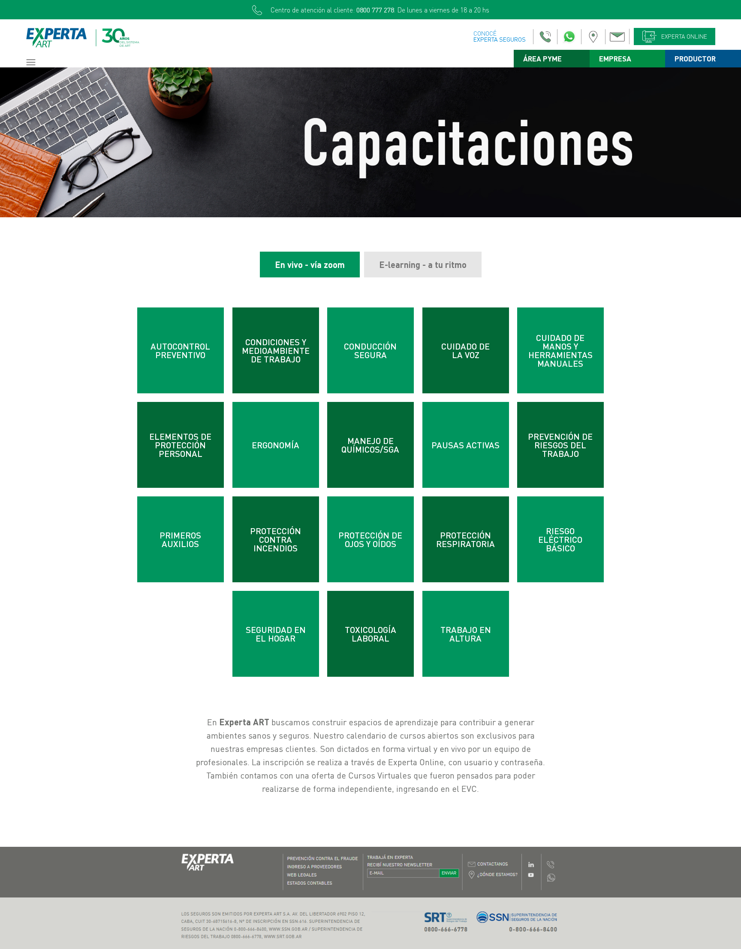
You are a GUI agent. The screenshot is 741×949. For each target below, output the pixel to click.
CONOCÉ (499, 36)
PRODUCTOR (695, 58)
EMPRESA (615, 58)
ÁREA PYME (542, 58)
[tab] (310, 264)
